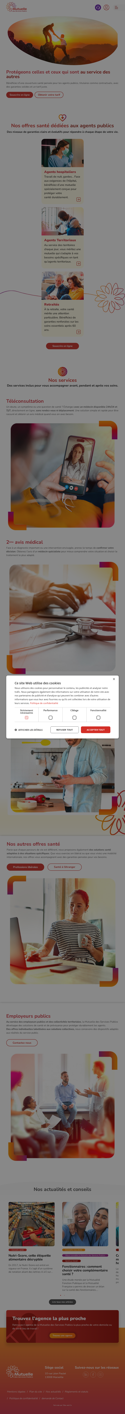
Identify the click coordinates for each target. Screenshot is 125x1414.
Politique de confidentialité (44, 702)
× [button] (114, 679)
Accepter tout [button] (96, 729)
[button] (29, 730)
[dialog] (62, 707)
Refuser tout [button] (64, 729)
